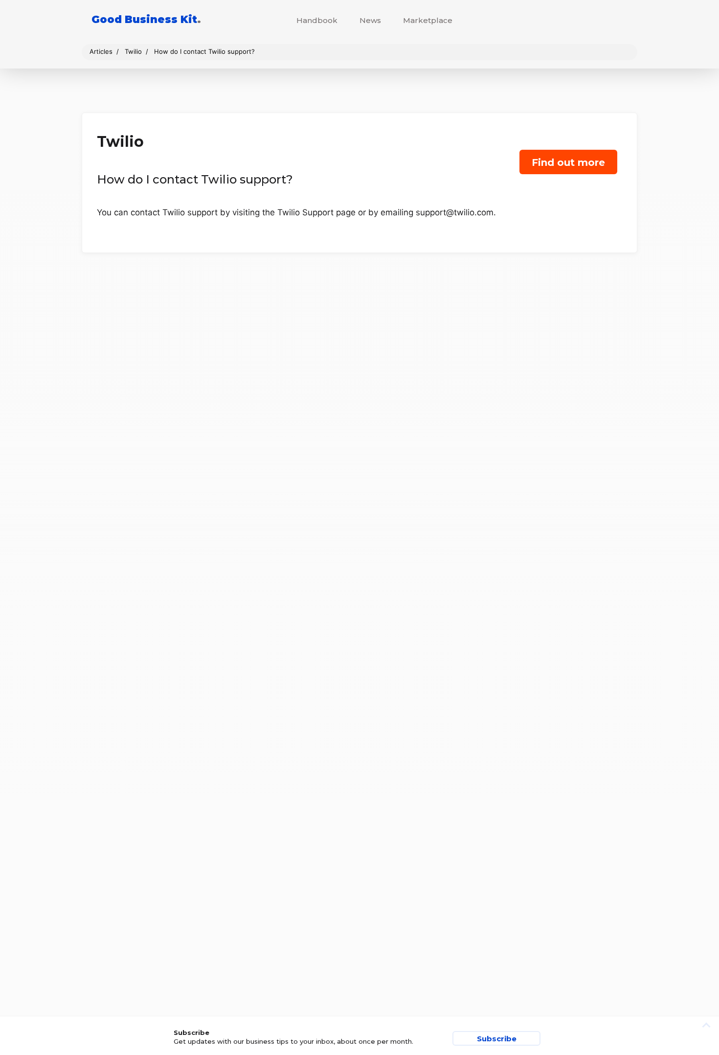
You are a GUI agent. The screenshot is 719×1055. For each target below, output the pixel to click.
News (370, 20)
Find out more (568, 162)
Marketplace (427, 20)
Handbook (316, 20)
